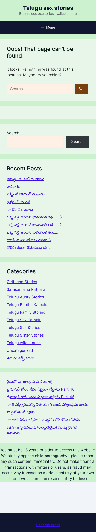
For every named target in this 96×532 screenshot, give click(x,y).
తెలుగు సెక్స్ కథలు (20, 358)
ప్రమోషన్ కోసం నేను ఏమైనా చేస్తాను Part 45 (40, 397)
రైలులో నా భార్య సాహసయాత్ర (29, 381)
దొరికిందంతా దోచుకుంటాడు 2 (29, 247)
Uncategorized (20, 350)
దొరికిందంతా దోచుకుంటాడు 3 (29, 240)
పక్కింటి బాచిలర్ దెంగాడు (26, 194)
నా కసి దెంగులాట (20, 209)
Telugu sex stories (48, 7)
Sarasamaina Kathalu (26, 289)
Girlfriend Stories (22, 282)
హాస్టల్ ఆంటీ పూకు (21, 412)
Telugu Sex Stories (23, 327)
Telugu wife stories (24, 343)
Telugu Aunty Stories (25, 297)
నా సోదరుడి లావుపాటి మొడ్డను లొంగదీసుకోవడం (43, 419)
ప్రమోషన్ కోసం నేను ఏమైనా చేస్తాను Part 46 (41, 389)
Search (13, 133)
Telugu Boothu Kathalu (27, 304)
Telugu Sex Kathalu (24, 320)
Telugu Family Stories (26, 312)
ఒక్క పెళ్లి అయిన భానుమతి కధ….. (32, 232)
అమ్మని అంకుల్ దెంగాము (25, 179)
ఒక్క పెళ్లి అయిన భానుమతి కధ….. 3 (34, 217)
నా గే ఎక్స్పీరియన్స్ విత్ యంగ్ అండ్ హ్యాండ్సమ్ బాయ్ (47, 404)
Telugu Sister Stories (25, 335)
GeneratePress (48, 525)
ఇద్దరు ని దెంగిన (18, 202)
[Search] (81, 89)
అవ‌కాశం (13, 186)
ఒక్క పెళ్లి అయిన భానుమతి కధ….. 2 (34, 224)
